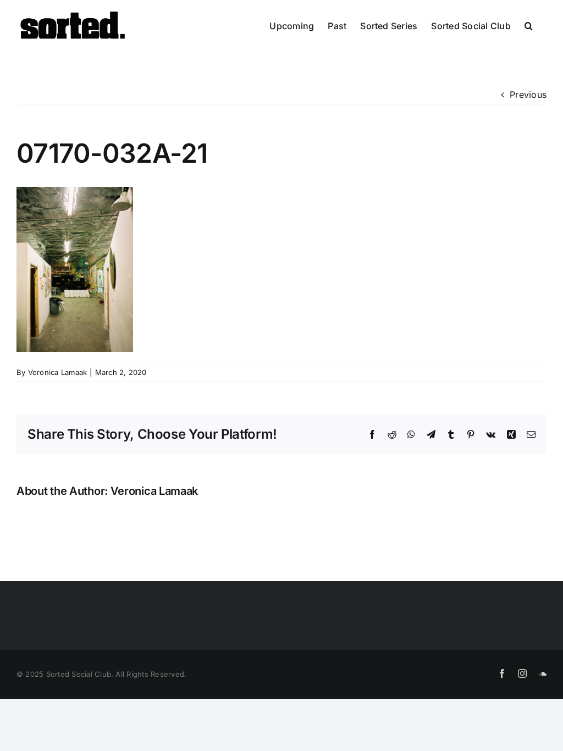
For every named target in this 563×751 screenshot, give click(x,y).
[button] (529, 26)
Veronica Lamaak (57, 372)
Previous (528, 94)
